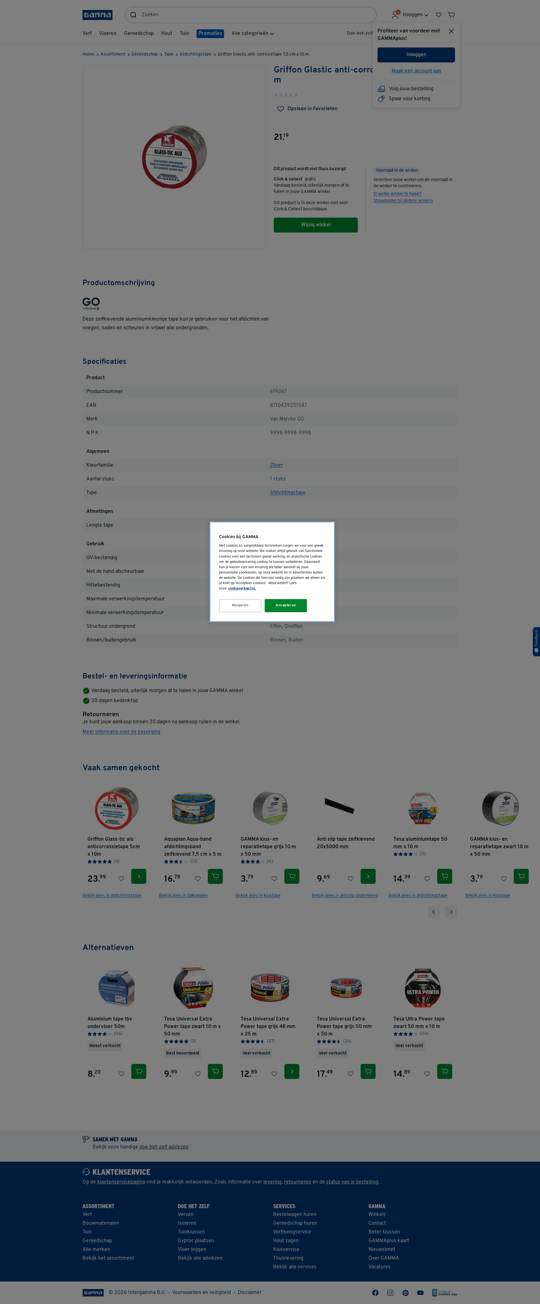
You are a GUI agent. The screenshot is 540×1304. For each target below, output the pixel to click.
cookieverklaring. (242, 588)
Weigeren (240, 605)
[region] (272, 572)
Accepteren (286, 605)
